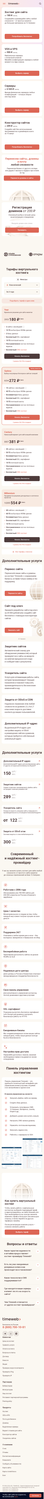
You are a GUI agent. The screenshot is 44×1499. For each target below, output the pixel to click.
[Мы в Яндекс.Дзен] (16, 1359)
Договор (6, 1382)
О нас (4, 1474)
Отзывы (5, 1478)
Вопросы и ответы (9, 1378)
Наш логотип (7, 1419)
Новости (5, 1386)
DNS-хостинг (22, 350)
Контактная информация (11, 1482)
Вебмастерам (7, 1411)
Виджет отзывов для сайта (12, 1456)
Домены (6, 1448)
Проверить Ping (8, 1397)
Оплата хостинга (8, 1374)
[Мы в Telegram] (5, 1359)
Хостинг (5, 1437)
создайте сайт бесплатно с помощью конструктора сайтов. (21, 615)
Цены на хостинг (8, 1367)
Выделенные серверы (10, 1452)
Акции (5, 1390)
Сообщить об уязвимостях (12, 1489)
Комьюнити (7, 1485)
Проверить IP (7, 1401)
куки (16, 1497)
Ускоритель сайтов (9, 1464)
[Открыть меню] (4, 3)
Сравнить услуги (8, 1370)
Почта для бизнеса (9, 1445)
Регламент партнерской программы (15, 1423)
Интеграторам (8, 1415)
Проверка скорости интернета (13, 1393)
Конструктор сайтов (10, 1460)
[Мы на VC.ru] (10, 1359)
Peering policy (7, 1427)
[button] (40, 3)
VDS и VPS (6, 1441)
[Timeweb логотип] (15, 3)
